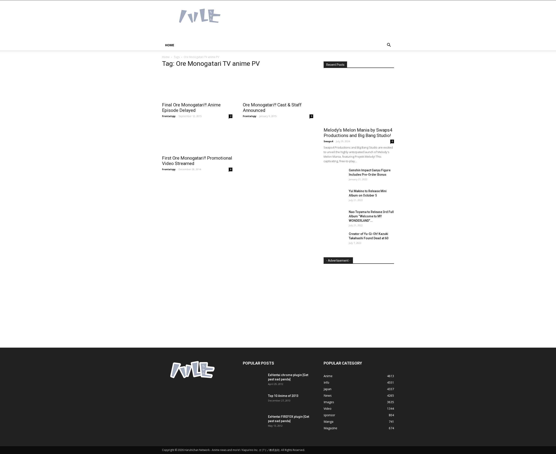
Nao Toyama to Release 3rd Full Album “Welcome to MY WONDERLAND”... (371, 216)
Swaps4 (328, 141)
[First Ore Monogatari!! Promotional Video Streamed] (197, 138)
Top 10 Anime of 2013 (283, 396)
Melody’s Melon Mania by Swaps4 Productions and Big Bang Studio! (358, 132)
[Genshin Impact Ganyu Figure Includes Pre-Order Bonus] (334, 175)
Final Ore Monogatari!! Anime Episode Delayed (191, 107)
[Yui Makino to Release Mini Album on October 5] (334, 196)
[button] (389, 45)
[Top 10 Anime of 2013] (254, 401)
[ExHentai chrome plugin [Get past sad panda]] (254, 380)
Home (169, 45)
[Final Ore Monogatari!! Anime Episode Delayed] (197, 85)
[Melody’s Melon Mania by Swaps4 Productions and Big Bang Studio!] (359, 99)
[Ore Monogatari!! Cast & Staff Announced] (278, 85)
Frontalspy (168, 116)
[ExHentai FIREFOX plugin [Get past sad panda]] (254, 422)
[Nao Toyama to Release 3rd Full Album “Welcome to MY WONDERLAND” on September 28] (334, 217)
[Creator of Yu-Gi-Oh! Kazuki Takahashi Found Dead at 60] (334, 239)
